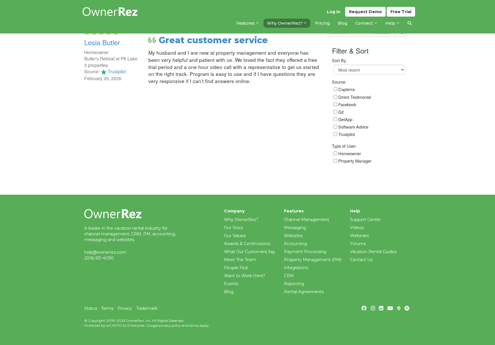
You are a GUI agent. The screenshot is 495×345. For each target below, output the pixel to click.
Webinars (359, 235)
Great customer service (213, 40)
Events (231, 283)
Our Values (234, 235)
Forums (358, 243)
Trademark (146, 308)
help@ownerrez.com (105, 252)
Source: (339, 82)
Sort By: (339, 60)
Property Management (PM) (312, 259)
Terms (107, 308)
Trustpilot (116, 71)
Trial (400, 11)
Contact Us (361, 259)
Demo (365, 11)
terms (194, 325)
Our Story (233, 227)
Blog (228, 291)
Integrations (296, 267)
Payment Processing (305, 251)
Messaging (295, 227)
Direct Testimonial (354, 97)
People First (236, 267)
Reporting (294, 283)
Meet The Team (240, 259)
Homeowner (349, 153)
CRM (289, 275)
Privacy (124, 308)
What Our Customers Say (249, 251)
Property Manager (354, 161)
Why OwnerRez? (241, 219)
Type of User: (344, 146)
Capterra (346, 89)
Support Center (365, 219)
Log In (333, 11)
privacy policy (170, 325)
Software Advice (352, 127)
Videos (357, 227)
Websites (293, 235)
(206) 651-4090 (99, 258)
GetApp (344, 119)
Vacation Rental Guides (373, 251)
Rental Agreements (304, 291)
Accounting (295, 243)
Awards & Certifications (247, 243)
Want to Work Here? (244, 275)
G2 (340, 112)
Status (90, 308)
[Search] (409, 23)
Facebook (346, 104)
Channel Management (306, 219)
